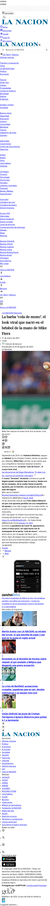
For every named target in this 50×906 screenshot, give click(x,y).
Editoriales (4, 141)
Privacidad (41, 885)
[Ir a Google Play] (9, 860)
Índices (3, 96)
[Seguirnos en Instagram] (3, 845)
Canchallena (5, 163)
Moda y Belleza (6, 191)
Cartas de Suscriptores (10, 146)
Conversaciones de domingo (12, 227)
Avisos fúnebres (7, 219)
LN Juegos (4, 171)
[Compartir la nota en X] (6, 447)
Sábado (3, 230)
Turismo (3, 174)
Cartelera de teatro (8, 205)
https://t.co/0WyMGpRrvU (13, 520)
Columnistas (5, 143)
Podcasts (4, 188)
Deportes (17, 313)
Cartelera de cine (7, 202)
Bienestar (4, 127)
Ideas (2, 233)
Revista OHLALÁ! (7, 241)
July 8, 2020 (28, 498)
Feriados (4, 182)
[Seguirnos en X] (3, 838)
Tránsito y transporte (9, 63)
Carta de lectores (7, 224)
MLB (6, 553)
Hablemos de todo (8, 132)
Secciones (7, 30)
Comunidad (5, 124)
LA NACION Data (7, 68)
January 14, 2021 (26, 523)
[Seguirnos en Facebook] (3, 831)
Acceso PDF (5, 213)
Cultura (3, 121)
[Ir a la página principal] (25, 23)
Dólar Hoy (4, 82)
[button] (25, 175)
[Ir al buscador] (4, 17)
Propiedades (5, 88)
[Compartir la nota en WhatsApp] (6, 440)
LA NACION (7, 313)
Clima (2, 66)
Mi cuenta (7, 41)
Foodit (5, 34)
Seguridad (4, 116)
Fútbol (3, 155)
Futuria (3, 79)
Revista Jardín (6, 255)
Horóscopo (5, 180)
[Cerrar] (39, 45)
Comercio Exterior (8, 91)
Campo (3, 85)
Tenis (2, 160)
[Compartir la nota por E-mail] (8, 447)
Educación (4, 118)
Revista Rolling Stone (9, 252)
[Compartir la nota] (3, 440)
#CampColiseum (9, 495)
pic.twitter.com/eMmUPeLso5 (29, 495)
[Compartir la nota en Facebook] (3, 447)
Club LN (6, 37)
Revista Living (6, 249)
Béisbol (8, 551)
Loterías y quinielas (8, 185)
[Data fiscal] (3, 902)
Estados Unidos (7, 105)
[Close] (3, 723)
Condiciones (31, 885)
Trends (5, 548)
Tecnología (5, 177)
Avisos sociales (6, 221)
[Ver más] (3, 556)
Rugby (3, 157)
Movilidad (4, 93)
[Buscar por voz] (46, 49)
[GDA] (8, 894)
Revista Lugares (7, 247)
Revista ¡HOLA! (6, 244)
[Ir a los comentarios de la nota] (6, 437)
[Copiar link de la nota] (3, 444)
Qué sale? (4, 199)
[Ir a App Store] (9, 866)
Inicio (5, 27)
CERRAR (3, 1)
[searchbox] (24, 49)
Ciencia (3, 130)
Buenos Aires (6, 113)
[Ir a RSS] (3, 852)
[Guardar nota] (3, 437)
